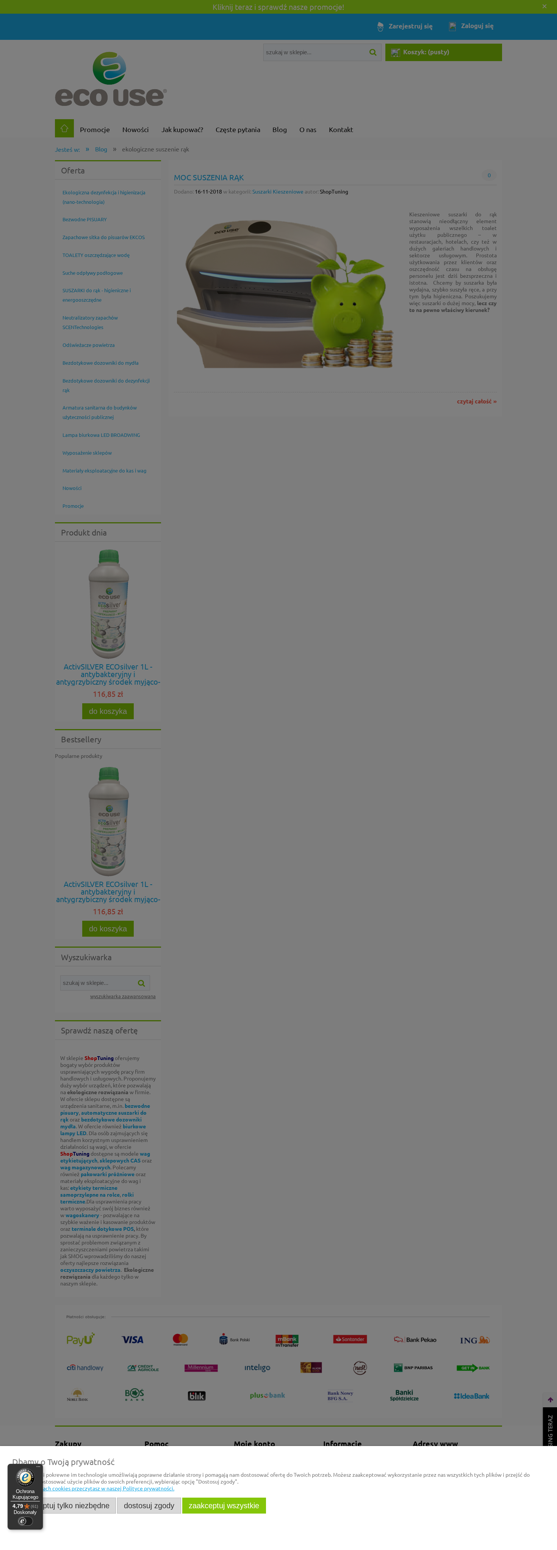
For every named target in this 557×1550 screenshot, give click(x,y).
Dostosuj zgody (149, 1505)
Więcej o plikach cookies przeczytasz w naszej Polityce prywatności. (93, 1488)
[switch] (25, 1521)
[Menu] (38, 1468)
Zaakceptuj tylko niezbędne (64, 1505)
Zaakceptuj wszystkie (224, 1505)
